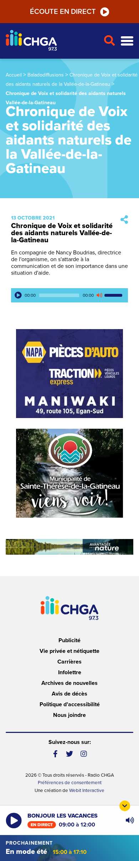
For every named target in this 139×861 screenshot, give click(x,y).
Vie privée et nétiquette (69, 651)
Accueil (14, 75)
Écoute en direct (63, 11)
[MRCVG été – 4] (69, 547)
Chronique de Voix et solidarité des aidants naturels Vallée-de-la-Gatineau (62, 233)
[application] (69, 295)
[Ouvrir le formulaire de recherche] (109, 41)
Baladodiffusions (45, 75)
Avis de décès (69, 693)
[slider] (114, 295)
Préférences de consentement (70, 783)
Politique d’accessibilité (70, 704)
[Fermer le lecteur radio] (125, 806)
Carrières (69, 661)
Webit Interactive (86, 790)
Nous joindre (69, 715)
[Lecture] (18, 295)
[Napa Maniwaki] (69, 373)
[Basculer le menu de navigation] (127, 41)
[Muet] (99, 295)
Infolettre (69, 672)
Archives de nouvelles (69, 683)
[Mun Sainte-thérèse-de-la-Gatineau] (69, 473)
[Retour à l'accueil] (52, 41)
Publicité (69, 640)
